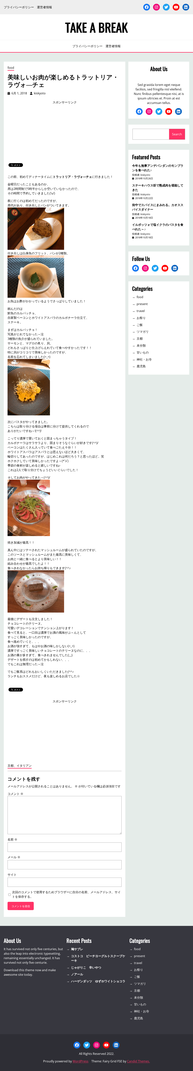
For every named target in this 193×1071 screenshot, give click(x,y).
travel (141, 311)
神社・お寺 (144, 359)
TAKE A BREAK (96, 27)
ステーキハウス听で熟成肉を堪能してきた (157, 187)
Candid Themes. (138, 1061)
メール (14, 857)
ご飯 (140, 325)
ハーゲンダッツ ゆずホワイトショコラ (98, 981)
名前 (12, 839)
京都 (140, 338)
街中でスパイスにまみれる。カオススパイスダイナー (157, 206)
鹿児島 (141, 366)
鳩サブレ (77, 949)
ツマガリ (143, 331)
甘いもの (143, 352)
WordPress (80, 1061)
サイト (12, 875)
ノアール (77, 974)
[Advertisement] (64, 134)
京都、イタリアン (20, 765)
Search (177, 134)
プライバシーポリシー (19, 7)
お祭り (141, 318)
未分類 (141, 345)
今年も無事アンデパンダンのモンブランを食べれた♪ (157, 167)
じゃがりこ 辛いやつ (86, 967)
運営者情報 (44, 7)
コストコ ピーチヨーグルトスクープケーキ (98, 958)
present (142, 304)
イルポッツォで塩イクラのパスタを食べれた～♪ (157, 226)
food (11, 68)
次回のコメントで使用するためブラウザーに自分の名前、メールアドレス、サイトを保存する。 (66, 894)
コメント (15, 794)
